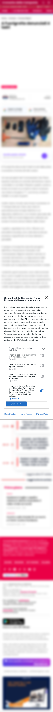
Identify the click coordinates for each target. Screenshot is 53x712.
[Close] (47, 298)
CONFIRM (16, 404)
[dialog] (26, 356)
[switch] (42, 355)
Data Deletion (10, 414)
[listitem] (26, 349)
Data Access (26, 414)
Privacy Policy (42, 414)
